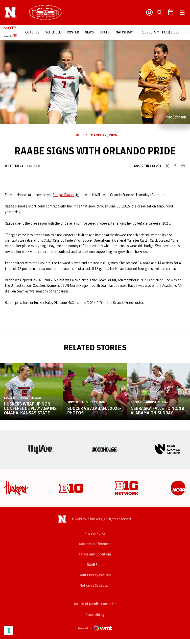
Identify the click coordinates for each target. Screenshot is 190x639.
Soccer (80, 135)
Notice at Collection (95, 585)
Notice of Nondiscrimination (95, 604)
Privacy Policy (95, 533)
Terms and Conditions (95, 554)
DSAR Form (95, 564)
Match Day (124, 32)
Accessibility (95, 614)
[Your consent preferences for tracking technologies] (8, 630)
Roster (73, 32)
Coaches (32, 32)
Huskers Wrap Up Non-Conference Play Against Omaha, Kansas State (31, 408)
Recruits (148, 32)
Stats (105, 32)
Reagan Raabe (63, 195)
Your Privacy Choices (95, 575)
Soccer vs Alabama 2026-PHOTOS (94, 411)
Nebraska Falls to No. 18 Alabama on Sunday (157, 411)
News (89, 32)
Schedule (53, 32)
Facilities (170, 32)
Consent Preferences (95, 544)
